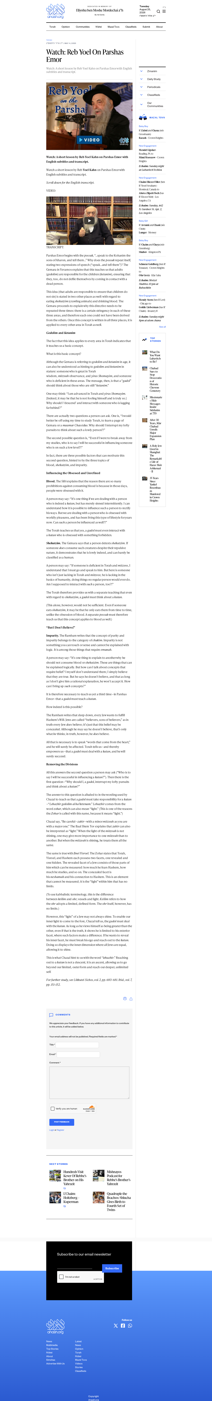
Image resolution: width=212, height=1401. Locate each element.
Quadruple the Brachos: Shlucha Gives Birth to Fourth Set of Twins (119, 1201)
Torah (52, 27)
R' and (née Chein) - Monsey (152, 228)
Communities (83, 27)
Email (52, 1054)
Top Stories (52, 1349)
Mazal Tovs (113, 27)
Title (52, 1045)
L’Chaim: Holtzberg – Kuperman (71, 1197)
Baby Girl (143, 221)
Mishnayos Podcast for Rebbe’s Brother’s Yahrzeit (118, 1177)
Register (60, 1130)
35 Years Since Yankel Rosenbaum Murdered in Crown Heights (155, 489)
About (159, 27)
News (49, 1342)
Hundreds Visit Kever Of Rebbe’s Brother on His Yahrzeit (74, 1177)
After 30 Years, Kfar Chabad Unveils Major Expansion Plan (155, 429)
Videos (78, 1364)
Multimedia (52, 1345)
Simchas (50, 1360)
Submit (146, 27)
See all (162, 327)
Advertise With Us (55, 1364)
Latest (78, 1342)
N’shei (99, 27)
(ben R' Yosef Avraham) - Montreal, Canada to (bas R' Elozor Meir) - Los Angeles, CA (152, 191)
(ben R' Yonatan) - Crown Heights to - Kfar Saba (152, 269)
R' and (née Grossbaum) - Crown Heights (151, 134)
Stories (79, 1367)
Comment (55, 1063)
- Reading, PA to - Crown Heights (151, 155)
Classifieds (130, 27)
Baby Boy (143, 126)
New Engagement (147, 146)
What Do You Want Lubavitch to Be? (155, 356)
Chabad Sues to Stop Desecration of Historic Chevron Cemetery (156, 379)
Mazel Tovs (81, 1360)
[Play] (89, 220)
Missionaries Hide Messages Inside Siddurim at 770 (156, 405)
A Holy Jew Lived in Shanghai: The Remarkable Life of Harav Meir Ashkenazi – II (156, 458)
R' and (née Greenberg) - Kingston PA (151, 248)
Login (51, 1130)
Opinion (66, 27)
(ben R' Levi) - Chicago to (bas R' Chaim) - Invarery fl (152, 305)
